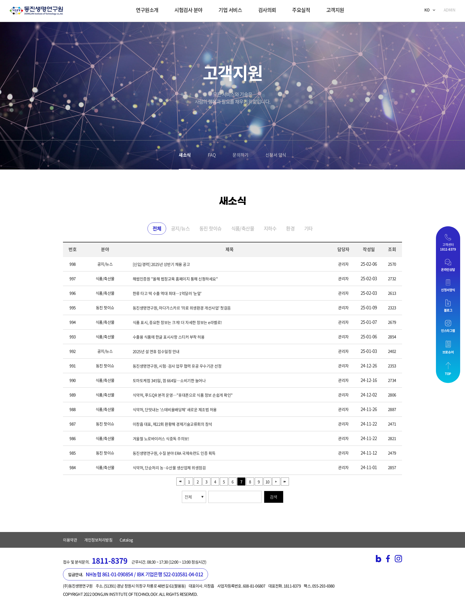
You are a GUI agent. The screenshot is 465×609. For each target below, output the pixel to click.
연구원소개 (147, 9)
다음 (276, 482)
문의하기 (240, 155)
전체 (157, 228)
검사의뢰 (267, 9)
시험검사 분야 (188, 9)
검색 (273, 497)
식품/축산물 (242, 228)
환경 (290, 228)
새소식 (185, 155)
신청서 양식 (275, 155)
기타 (308, 228)
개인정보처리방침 (98, 540)
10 (267, 482)
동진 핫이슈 (210, 228)
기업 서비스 (230, 9)
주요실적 (301, 9)
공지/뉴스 (180, 228)
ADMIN (450, 10)
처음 (180, 482)
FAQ (212, 155)
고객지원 (335, 9)
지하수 (270, 228)
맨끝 (285, 482)
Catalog (126, 540)
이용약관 (70, 540)
